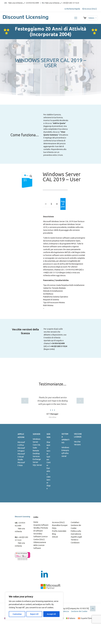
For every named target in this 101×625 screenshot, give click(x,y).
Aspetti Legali (76, 537)
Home (35, 522)
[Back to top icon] (92, 608)
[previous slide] (24, 401)
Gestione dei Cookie (79, 611)
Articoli (55, 537)
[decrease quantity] (45, 204)
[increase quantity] (57, 204)
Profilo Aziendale (59, 531)
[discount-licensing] (26, 18)
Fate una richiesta (15, 3)
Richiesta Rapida (73, 9)
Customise (17, 614)
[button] (31, 176)
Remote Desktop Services (36, 453)
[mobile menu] (76, 18)
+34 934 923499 (32, 3)
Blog (54, 534)
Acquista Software (40, 525)
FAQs (54, 528)
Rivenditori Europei (59, 525)
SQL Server (37, 465)
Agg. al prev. (63, 204)
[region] (34, 606)
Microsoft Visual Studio (21, 457)
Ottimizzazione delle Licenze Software (39, 545)
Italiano (91, 18)
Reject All (34, 614)
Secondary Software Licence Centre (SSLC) (40, 537)
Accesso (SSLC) (90, 9)
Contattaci (75, 522)
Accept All (51, 614)
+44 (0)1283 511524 (70, 3)
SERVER (36, 434)
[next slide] (80, 401)
